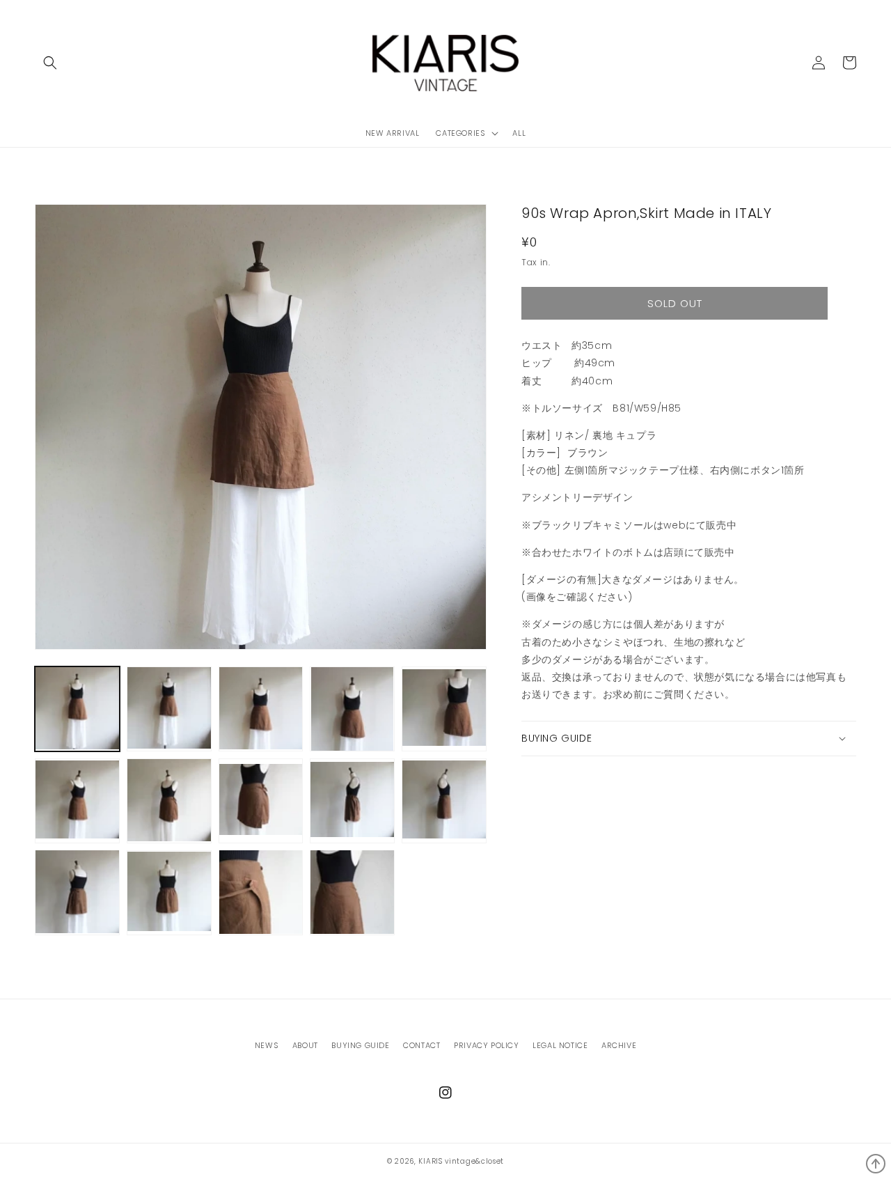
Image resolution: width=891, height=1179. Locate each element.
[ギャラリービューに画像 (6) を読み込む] (77, 800)
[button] (50, 62)
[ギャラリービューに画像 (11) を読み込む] (77, 892)
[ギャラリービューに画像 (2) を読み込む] (169, 708)
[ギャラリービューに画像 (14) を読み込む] (352, 892)
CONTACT (421, 1045)
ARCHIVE (618, 1045)
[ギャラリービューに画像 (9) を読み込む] (352, 800)
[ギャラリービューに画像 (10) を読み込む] (444, 800)
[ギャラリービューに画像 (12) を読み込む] (169, 892)
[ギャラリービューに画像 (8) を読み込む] (261, 800)
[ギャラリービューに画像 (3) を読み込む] (261, 708)
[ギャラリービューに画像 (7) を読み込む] (169, 800)
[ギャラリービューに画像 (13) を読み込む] (261, 892)
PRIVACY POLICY (486, 1045)
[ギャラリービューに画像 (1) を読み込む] (77, 708)
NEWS (266, 1045)
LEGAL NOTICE (560, 1045)
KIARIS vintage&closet (461, 1161)
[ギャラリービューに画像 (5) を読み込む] (444, 708)
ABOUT (305, 1045)
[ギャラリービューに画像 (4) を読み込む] (352, 708)
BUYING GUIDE (360, 1045)
